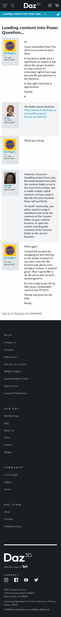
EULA (15, 604)
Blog (6, 423)
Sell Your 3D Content (15, 364)
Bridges (8, 452)
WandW (8, 185)
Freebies (8, 519)
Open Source (11, 386)
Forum (7, 489)
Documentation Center (16, 378)
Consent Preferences (15, 393)
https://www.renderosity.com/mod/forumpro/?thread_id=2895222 (40, 113)
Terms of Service (37, 601)
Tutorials (8, 349)
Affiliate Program (12, 371)
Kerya (7, 118)
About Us (9, 430)
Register (20, 313)
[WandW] (10, 178)
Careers (8, 444)
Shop (6, 511)
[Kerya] (10, 111)
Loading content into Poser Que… (22, 13)
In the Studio (11, 474)
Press (7, 437)
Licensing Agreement (15, 601)
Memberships (11, 415)
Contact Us (10, 342)
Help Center (10, 357)
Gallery (7, 482)
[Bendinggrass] (10, 46)
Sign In (6, 313)
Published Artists (13, 526)
